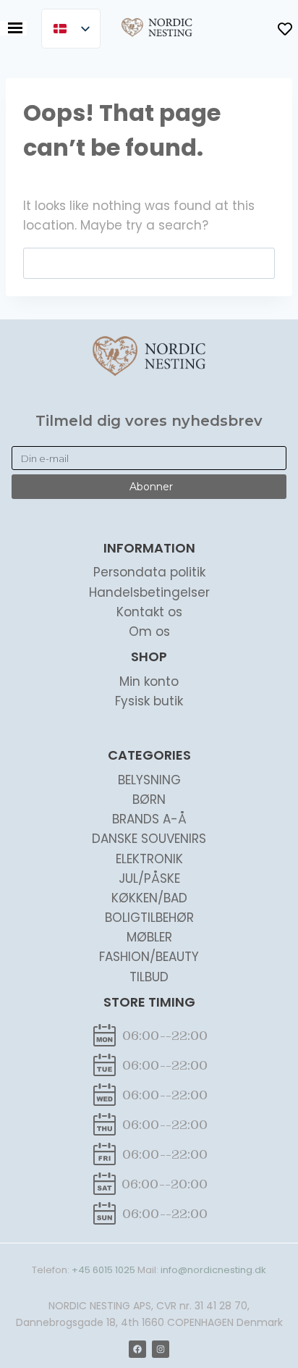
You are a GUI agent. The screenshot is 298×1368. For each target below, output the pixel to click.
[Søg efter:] (149, 263)
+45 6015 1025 (103, 1270)
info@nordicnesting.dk (213, 1270)
